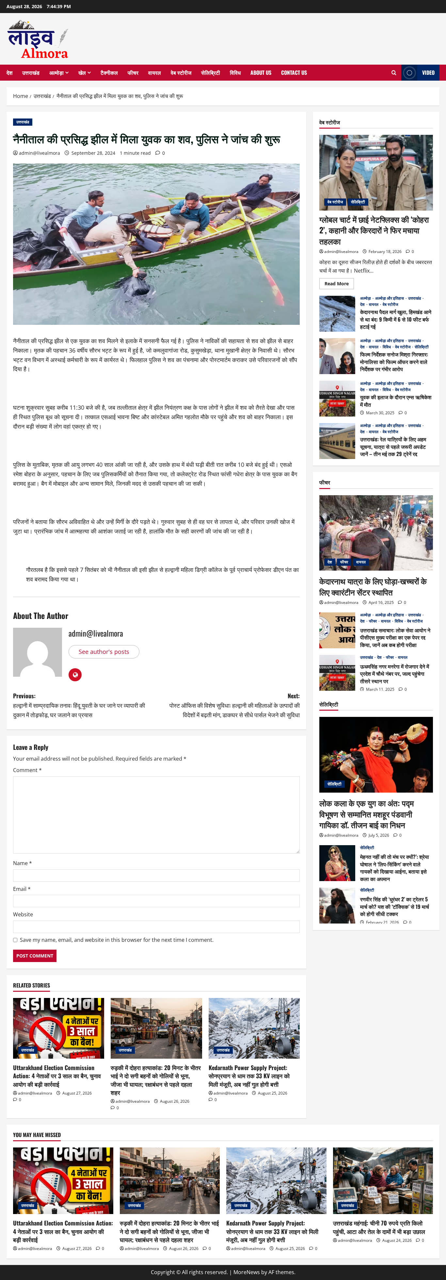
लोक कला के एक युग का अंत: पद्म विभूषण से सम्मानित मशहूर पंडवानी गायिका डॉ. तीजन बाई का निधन (366, 813)
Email (22, 889)
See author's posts (104, 652)
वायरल (154, 72)
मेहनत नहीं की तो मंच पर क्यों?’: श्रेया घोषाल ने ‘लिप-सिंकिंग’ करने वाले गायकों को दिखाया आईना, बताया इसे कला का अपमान (337, 863)
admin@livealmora (39, 153)
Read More (339, 284)
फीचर (133, 72)
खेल (82, 72)
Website (23, 914)
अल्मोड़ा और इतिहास (390, 298)
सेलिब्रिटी (210, 72)
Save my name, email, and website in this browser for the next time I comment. (117, 939)
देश (9, 72)
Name (22, 863)
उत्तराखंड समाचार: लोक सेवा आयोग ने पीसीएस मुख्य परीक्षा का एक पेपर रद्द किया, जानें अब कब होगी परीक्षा (337, 630)
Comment (27, 770)
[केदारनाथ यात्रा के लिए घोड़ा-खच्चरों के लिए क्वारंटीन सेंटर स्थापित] (376, 533)
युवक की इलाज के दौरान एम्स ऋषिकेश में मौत (337, 399)
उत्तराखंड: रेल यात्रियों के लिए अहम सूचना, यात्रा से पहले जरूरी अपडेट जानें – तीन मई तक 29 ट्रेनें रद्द (337, 441)
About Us (260, 72)
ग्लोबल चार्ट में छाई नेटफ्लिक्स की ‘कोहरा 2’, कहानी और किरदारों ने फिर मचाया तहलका (374, 230)
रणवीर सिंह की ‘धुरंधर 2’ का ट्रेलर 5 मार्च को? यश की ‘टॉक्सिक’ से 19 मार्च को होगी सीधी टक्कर (337, 906)
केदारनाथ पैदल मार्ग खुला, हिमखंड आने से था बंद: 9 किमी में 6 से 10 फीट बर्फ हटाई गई (337, 314)
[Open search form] (393, 73)
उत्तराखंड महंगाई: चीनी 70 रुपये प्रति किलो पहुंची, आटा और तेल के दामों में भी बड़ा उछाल (379, 1227)
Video (428, 72)
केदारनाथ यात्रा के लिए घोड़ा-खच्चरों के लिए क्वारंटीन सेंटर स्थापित (373, 586)
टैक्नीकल (109, 72)
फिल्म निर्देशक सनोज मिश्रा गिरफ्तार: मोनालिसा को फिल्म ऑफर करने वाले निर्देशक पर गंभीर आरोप (337, 356)
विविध (235, 72)
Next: (234, 705)
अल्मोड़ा (56, 72)
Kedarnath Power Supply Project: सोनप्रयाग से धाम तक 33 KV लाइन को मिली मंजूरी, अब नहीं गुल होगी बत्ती (249, 1075)
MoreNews (246, 1272)
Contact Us (294, 72)
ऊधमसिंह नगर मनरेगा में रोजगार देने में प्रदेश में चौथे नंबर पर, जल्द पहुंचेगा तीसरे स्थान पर (337, 673)
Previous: (79, 705)
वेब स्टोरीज (181, 72)
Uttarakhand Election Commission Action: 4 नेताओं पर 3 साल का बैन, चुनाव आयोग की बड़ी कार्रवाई (57, 1075)
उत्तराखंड (31, 72)
